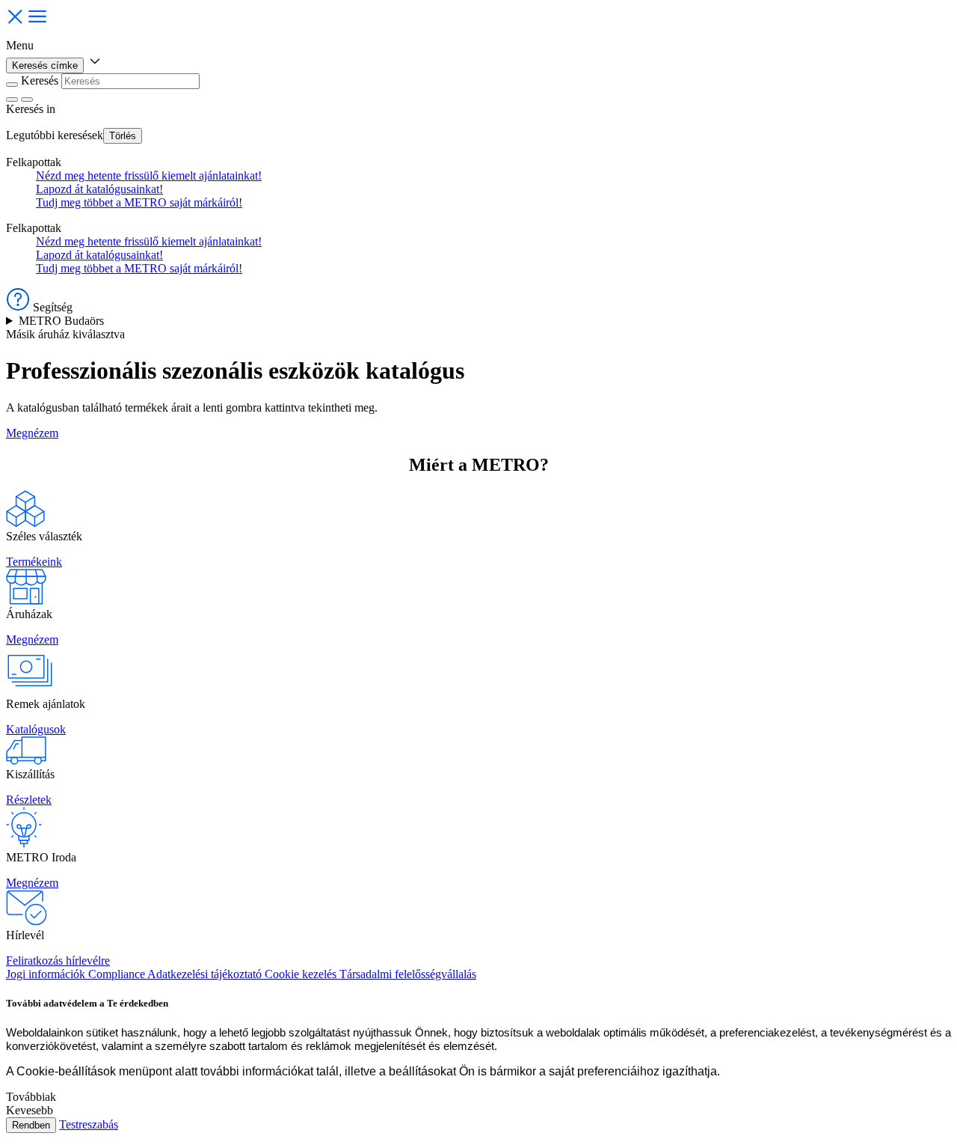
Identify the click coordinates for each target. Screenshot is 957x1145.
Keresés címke (45, 65)
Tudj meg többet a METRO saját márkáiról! (139, 202)
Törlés (122, 135)
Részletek (29, 799)
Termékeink (34, 561)
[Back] (12, 84)
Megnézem (32, 433)
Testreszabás (88, 1124)
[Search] (27, 99)
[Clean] (12, 99)
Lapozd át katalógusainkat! (99, 189)
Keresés (39, 80)
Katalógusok (36, 729)
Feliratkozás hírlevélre (58, 960)
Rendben (31, 1125)
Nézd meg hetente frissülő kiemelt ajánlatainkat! (149, 175)
